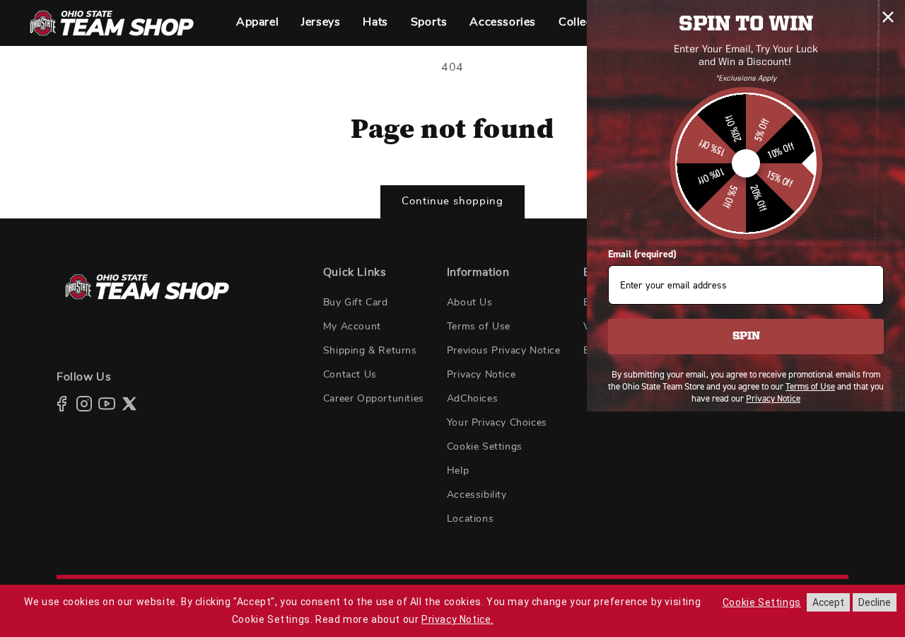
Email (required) (642, 254)
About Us (470, 303)
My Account (352, 327)
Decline (874, 602)
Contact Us (350, 375)
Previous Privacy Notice (504, 351)
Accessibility (477, 495)
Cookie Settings (484, 447)
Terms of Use (478, 327)
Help (458, 471)
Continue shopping (452, 201)
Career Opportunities (373, 399)
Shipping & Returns (370, 351)
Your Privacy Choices (497, 423)
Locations (470, 519)
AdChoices (472, 399)
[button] (257, 23)
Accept (828, 602)
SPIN (746, 336)
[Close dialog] (888, 17)
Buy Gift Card (355, 303)
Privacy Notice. (457, 619)
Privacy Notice (481, 375)
